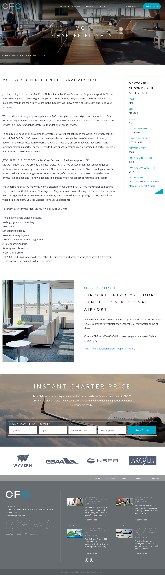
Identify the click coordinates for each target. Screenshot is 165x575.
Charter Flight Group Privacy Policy (92, 572)
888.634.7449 (154, 478)
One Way (19, 424)
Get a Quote (142, 430)
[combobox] (23, 430)
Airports (76, 6)
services (96, 478)
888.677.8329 (15, 513)
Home (6, 55)
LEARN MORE (92, 520)
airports (111, 478)
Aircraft (90, 6)
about (139, 478)
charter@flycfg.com (16, 516)
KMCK (42, 55)
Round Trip (40, 424)
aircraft (125, 478)
